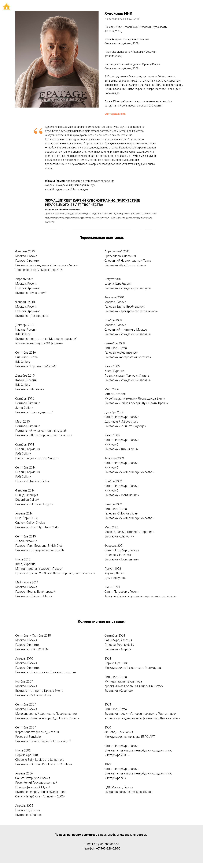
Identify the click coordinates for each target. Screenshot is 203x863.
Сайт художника (115, 113)
